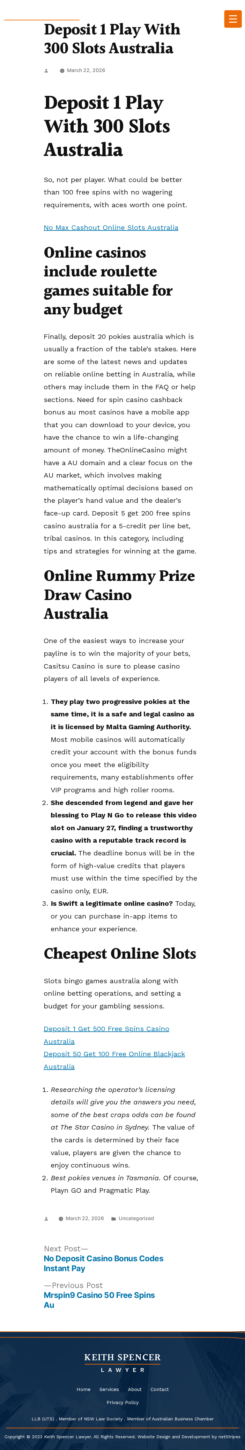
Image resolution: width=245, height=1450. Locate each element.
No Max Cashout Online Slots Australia (111, 227)
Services (109, 1389)
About (135, 1389)
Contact (160, 1389)
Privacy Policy (123, 1402)
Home (84, 1389)
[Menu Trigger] (233, 19)
